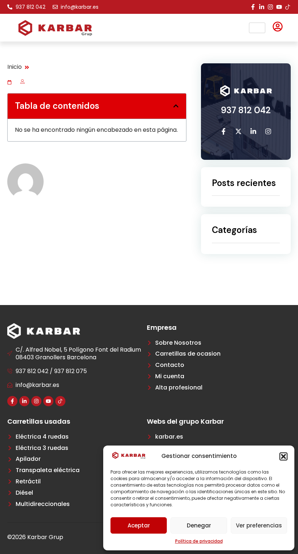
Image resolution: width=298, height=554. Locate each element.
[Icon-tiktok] (288, 7)
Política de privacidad (199, 541)
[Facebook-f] (253, 7)
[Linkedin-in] (262, 7)
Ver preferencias (259, 525)
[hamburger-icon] (257, 28)
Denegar (199, 525)
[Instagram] (270, 7)
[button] (283, 456)
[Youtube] (279, 7)
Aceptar (139, 525)
